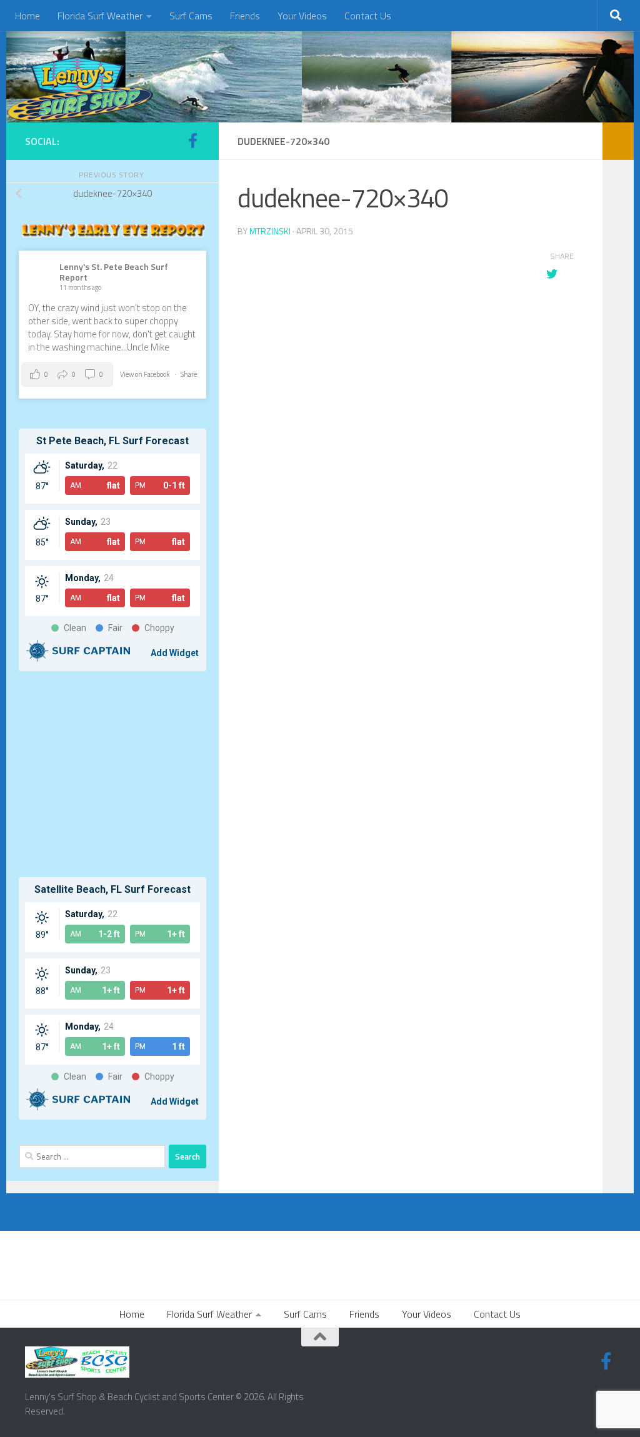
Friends (245, 15)
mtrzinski (270, 230)
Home (27, 15)
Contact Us (367, 15)
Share (189, 374)
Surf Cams (190, 15)
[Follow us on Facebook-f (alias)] (192, 140)
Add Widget (175, 653)
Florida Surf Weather (100, 15)
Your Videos (302, 15)
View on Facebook (145, 374)
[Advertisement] (112, 774)
